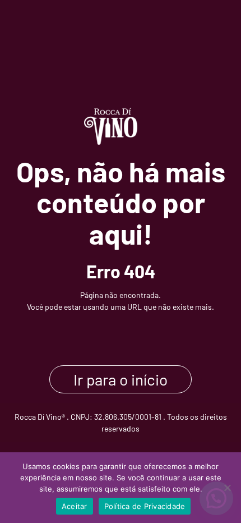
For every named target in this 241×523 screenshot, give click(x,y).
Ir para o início (120, 379)
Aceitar (74, 506)
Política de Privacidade (145, 506)
